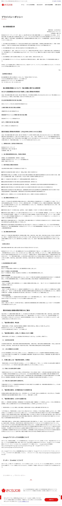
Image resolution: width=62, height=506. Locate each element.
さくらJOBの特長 (30, 4)
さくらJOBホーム (7, 475)
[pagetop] (31, 480)
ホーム (22, 4)
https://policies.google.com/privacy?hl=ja (11, 447)
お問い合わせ (58, 4)
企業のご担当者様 (57, 1)
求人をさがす (40, 4)
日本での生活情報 (49, 4)
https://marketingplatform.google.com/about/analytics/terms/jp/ (17, 445)
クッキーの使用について (23, 501)
